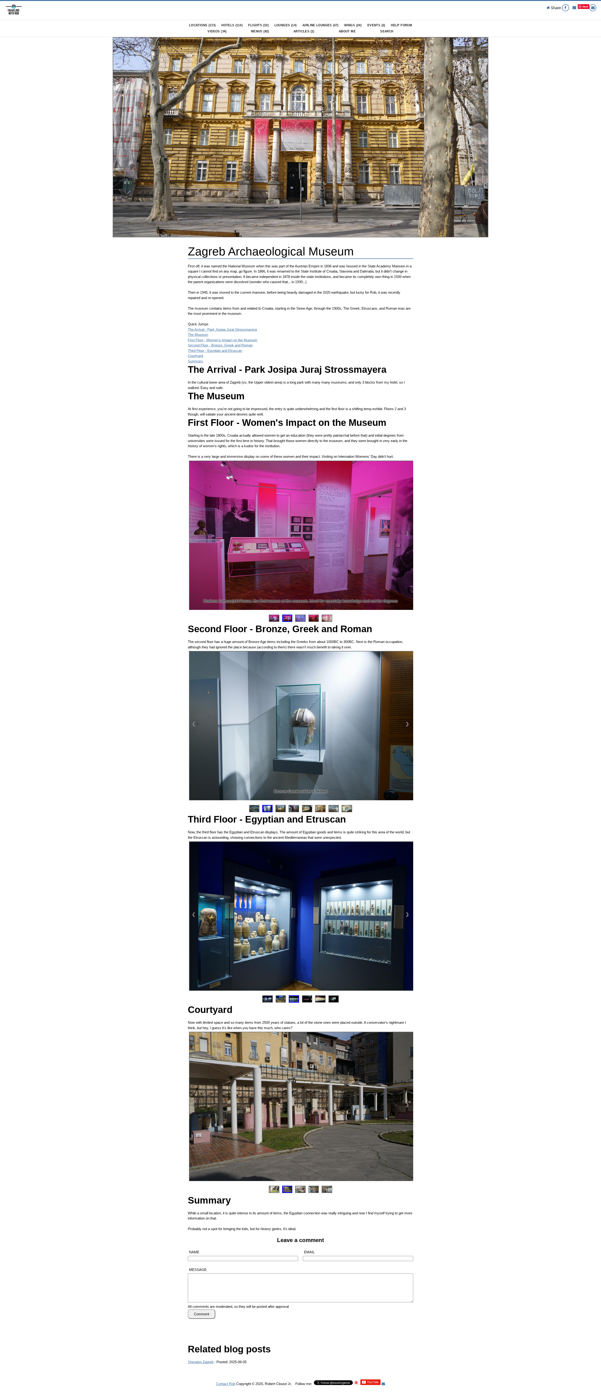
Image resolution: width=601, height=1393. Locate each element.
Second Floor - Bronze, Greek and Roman (220, 345)
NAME (194, 1252)
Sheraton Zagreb (200, 1362)
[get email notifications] (383, 1384)
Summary (195, 361)
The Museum (198, 335)
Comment (201, 1314)
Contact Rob (225, 1384)
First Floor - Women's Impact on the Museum (222, 340)
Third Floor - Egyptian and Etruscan (215, 351)
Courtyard (195, 356)
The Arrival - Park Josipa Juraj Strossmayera (222, 329)
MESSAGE (198, 1270)
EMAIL (309, 1252)
